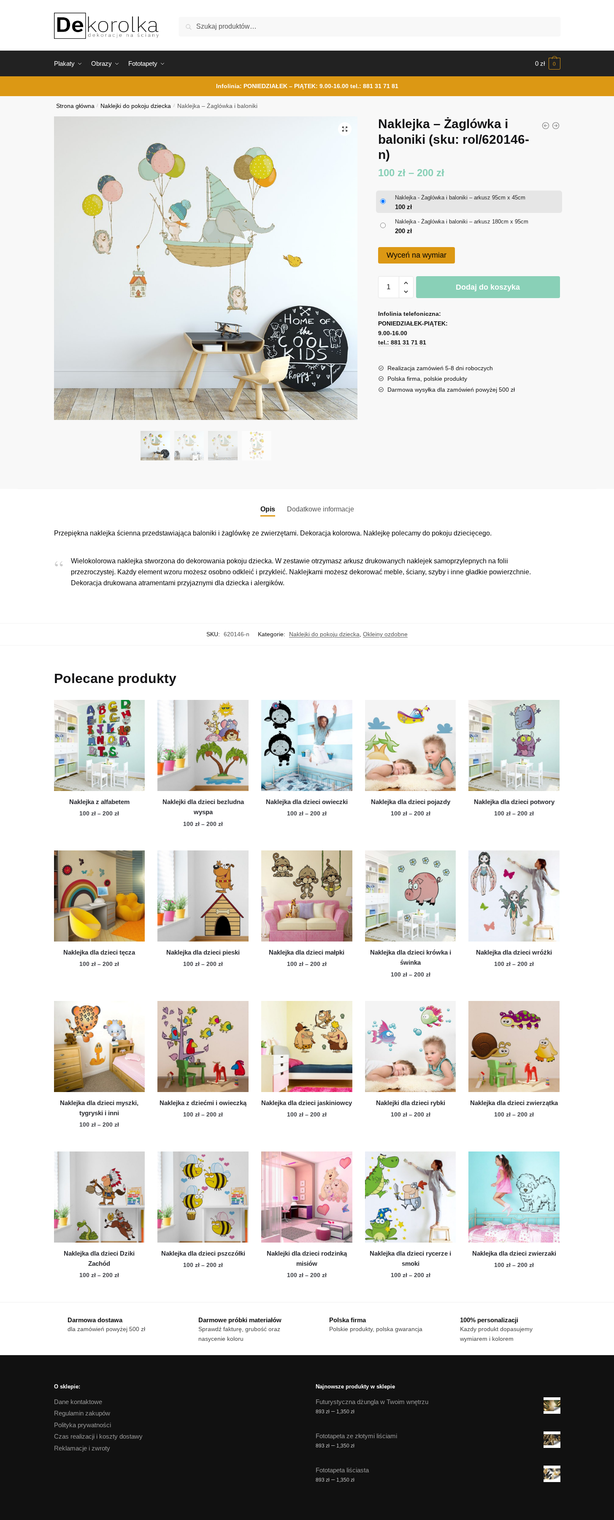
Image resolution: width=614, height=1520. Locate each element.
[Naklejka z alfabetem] (99, 745)
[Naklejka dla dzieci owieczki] (306, 745)
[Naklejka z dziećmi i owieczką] (203, 1046)
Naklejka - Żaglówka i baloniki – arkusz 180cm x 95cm (461, 221)
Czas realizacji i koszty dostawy (98, 1436)
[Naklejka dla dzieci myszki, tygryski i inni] (99, 1046)
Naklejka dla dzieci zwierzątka (514, 1102)
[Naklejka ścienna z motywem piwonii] (545, 125)
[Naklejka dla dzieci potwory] (514, 745)
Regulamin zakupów (82, 1413)
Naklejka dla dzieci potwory (514, 801)
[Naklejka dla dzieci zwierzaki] (514, 1197)
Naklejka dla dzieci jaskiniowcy (306, 1102)
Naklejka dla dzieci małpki (306, 952)
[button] (345, 129)
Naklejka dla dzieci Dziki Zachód (99, 1258)
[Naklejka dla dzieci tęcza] (99, 896)
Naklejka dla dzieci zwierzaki (514, 1253)
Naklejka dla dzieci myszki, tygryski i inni (99, 1107)
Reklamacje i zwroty (82, 1448)
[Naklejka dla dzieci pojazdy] (410, 745)
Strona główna (75, 106)
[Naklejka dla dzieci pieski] (203, 896)
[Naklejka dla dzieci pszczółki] (203, 1197)
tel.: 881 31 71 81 (374, 86)
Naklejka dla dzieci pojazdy (410, 801)
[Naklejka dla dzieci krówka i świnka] (410, 896)
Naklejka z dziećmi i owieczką (203, 1102)
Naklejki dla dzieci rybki (410, 1102)
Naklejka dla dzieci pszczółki (203, 1253)
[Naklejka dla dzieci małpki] (306, 896)
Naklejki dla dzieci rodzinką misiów (307, 1258)
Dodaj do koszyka (488, 287)
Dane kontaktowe (78, 1401)
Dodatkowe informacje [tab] (320, 509)
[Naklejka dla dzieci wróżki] (514, 896)
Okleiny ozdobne (385, 634)
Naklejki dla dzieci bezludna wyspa (203, 806)
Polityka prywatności (82, 1425)
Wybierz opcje (99, 840)
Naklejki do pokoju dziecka (135, 106)
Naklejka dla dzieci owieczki (307, 801)
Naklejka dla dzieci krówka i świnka (410, 957)
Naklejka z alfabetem (99, 801)
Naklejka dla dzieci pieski (203, 952)
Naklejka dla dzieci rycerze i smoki (410, 1258)
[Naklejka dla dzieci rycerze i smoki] (410, 1197)
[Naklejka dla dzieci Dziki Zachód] (99, 1197)
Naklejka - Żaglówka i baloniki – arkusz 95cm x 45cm (460, 197)
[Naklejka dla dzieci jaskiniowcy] (306, 1046)
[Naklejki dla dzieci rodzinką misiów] (306, 1197)
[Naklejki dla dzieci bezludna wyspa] (203, 745)
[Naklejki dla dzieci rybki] (410, 1046)
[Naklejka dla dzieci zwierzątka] (514, 1046)
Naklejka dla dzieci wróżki (514, 952)
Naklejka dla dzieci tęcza (99, 952)
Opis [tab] (267, 509)
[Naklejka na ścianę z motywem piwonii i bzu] (556, 125)
